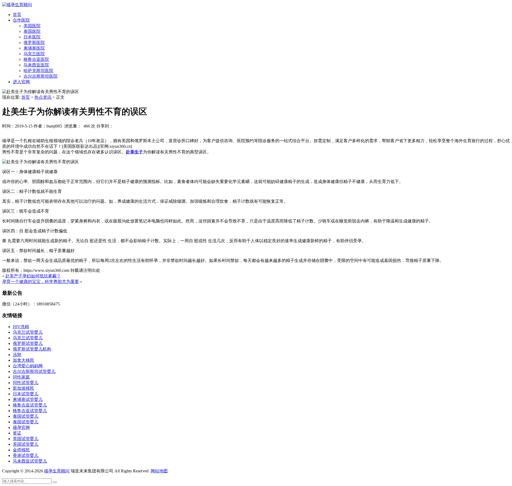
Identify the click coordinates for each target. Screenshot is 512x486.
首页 (17, 14)
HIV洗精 (21, 326)
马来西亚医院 (36, 65)
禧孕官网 (21, 427)
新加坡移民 (23, 388)
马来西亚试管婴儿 (30, 461)
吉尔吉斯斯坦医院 (40, 76)
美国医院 (32, 25)
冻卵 (17, 354)
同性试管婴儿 (25, 382)
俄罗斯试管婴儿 (28, 343)
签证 (17, 433)
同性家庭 (21, 377)
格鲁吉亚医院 (36, 59)
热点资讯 (42, 97)
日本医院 (32, 37)
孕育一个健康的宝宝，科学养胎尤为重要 (40, 281)
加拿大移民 (23, 360)
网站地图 (159, 471)
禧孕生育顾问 (57, 471)
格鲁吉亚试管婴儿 (30, 405)
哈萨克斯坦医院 (38, 70)
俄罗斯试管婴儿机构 (32, 349)
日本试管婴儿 (25, 394)
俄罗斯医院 (34, 42)
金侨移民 (21, 450)
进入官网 (21, 81)
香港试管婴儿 (25, 455)
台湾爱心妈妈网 (28, 366)
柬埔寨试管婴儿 (28, 399)
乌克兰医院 (34, 53)
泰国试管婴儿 (25, 416)
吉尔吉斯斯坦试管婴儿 (34, 371)
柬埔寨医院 (34, 48)
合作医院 (21, 20)
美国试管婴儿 (25, 438)
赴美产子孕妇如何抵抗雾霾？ (33, 276)
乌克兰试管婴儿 (28, 332)
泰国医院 (32, 31)
